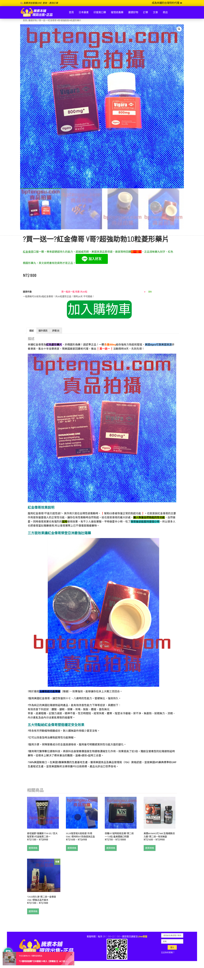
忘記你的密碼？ (168, 952)
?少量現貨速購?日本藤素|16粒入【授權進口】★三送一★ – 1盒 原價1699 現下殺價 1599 (44, 961)
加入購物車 (99, 309)
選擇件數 (27, 292)
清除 (150, 292)
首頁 (71, 12)
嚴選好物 (133, 12)
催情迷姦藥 (117, 12)
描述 (31, 330)
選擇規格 (33, 848)
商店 (165, 12)
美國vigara (150, 344)
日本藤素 (84, 12)
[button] (167, 3)
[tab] (31, 331)
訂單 (145, 12)
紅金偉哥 (28, 251)
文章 (155, 12)
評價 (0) (55, 330)
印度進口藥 (100, 12)
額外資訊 (43, 330)
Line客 (141, 936)
